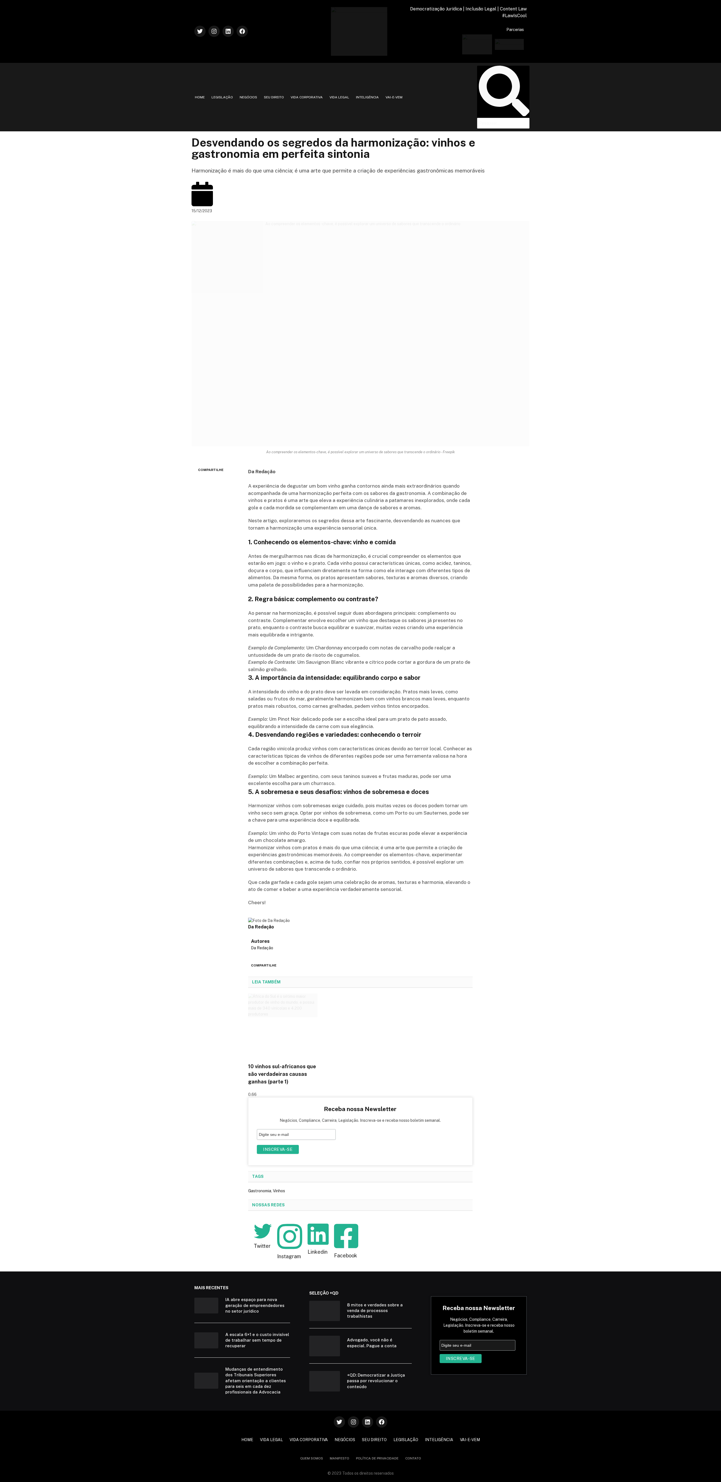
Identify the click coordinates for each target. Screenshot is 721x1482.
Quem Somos (311, 1458)
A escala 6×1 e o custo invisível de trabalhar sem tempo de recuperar (257, 1340)
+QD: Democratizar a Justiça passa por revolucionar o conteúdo (376, 1381)
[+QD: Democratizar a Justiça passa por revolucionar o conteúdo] (324, 1381)
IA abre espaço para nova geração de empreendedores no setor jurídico (254, 1305)
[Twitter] (200, 31)
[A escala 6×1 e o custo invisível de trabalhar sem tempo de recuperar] (206, 1340)
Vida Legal (339, 97)
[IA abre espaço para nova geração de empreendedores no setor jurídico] (206, 1306)
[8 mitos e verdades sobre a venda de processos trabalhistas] (324, 1311)
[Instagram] (214, 31)
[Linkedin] (228, 31)
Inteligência (367, 97)
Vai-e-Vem (394, 97)
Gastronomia (259, 1191)
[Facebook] (242, 31)
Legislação (222, 97)
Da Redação (262, 948)
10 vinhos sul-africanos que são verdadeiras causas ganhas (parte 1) (282, 1074)
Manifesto (339, 1458)
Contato (413, 1458)
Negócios (248, 97)
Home (200, 97)
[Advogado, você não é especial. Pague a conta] (324, 1346)
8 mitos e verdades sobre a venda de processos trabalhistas (375, 1310)
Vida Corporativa (307, 97)
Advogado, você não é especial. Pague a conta (372, 1342)
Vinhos (279, 1191)
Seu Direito (274, 97)
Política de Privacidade (377, 1458)
